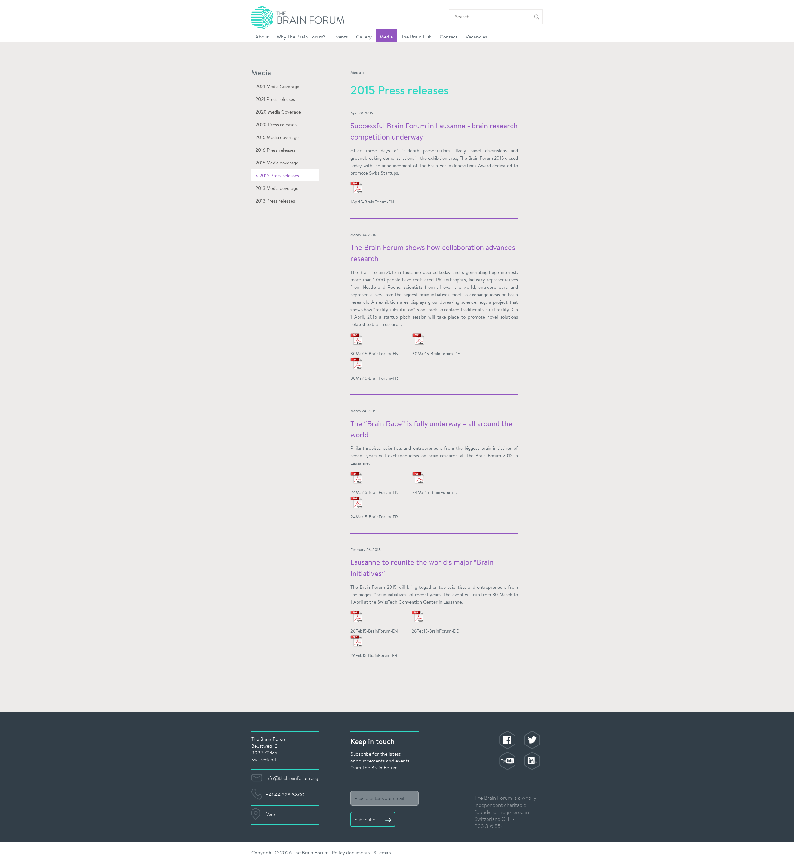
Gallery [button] (364, 36)
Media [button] (386, 36)
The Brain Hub (416, 36)
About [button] (262, 36)
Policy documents (351, 852)
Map (270, 814)
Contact (448, 36)
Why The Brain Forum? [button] (301, 36)
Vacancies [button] (476, 36)
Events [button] (340, 36)
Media (355, 72)
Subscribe (366, 819)
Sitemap (382, 852)
